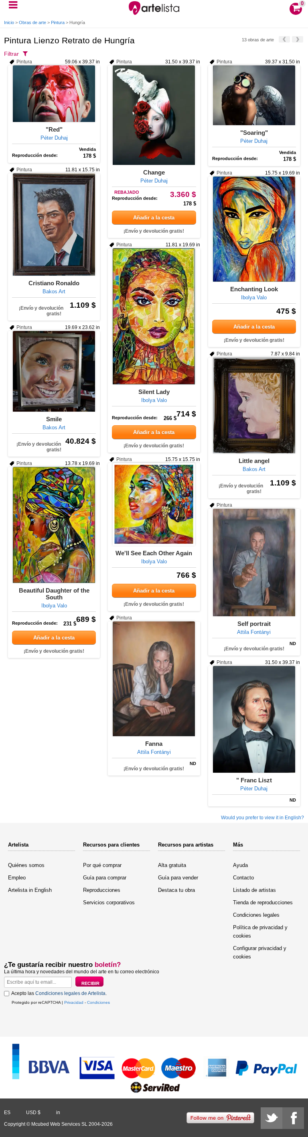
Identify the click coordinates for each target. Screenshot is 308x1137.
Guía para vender (178, 878)
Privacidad (73, 1002)
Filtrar (11, 54)
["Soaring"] (254, 95)
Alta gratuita (172, 865)
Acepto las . (59, 993)
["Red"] (54, 93)
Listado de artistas (254, 890)
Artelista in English (30, 890)
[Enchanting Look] (254, 229)
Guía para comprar (104, 878)
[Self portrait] (254, 562)
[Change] (154, 115)
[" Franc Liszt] (254, 719)
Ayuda (240, 865)
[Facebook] (293, 1118)
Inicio (9, 22)
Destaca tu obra (176, 890)
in (58, 1112)
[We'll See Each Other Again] (154, 504)
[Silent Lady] (154, 316)
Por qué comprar (102, 865)
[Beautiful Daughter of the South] (54, 525)
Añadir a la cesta (153, 218)
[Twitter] (271, 1118)
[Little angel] (254, 405)
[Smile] (54, 371)
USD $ (33, 1112)
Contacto (243, 878)
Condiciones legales (256, 915)
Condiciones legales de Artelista (70, 993)
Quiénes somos (26, 865)
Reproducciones (101, 890)
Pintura (58, 22)
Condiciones (98, 1002)
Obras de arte (32, 22)
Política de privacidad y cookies (260, 931)
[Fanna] (154, 678)
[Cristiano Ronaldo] (54, 224)
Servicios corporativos (109, 902)
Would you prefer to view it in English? (262, 817)
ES (7, 1112)
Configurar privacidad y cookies (259, 952)
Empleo (17, 878)
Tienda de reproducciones (263, 902)
